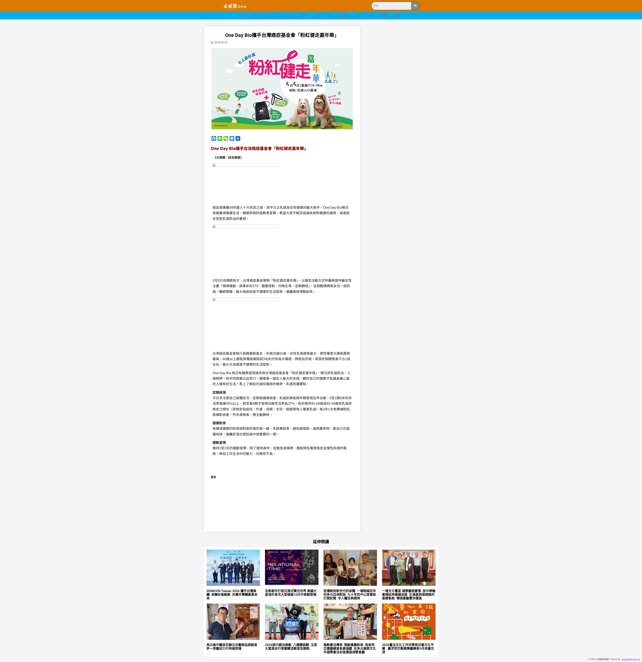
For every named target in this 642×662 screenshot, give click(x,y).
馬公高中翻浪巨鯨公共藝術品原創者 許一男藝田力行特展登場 (232, 646)
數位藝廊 (343, 15)
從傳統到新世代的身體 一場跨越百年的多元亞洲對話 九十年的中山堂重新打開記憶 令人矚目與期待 (350, 594)
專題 (397, 15)
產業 (293, 15)
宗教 (358, 15)
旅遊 (269, 15)
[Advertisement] (403, 49)
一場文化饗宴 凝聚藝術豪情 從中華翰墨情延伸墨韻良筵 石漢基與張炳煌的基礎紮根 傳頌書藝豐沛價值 (408, 594)
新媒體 (384, 15)
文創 (317, 15)
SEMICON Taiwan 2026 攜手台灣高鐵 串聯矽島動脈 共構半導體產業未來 (231, 594)
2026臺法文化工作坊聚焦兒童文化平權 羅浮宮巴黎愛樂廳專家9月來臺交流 (408, 648)
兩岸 (329, 15)
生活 (281, 15)
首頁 (244, 15)
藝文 (256, 15)
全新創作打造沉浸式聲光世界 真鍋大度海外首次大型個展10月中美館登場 (292, 593)
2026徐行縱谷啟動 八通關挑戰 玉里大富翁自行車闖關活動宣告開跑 (291, 646)
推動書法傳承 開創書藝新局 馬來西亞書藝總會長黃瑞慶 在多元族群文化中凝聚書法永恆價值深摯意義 (350, 648)
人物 (370, 15)
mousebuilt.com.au (631, 659)
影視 (305, 15)
